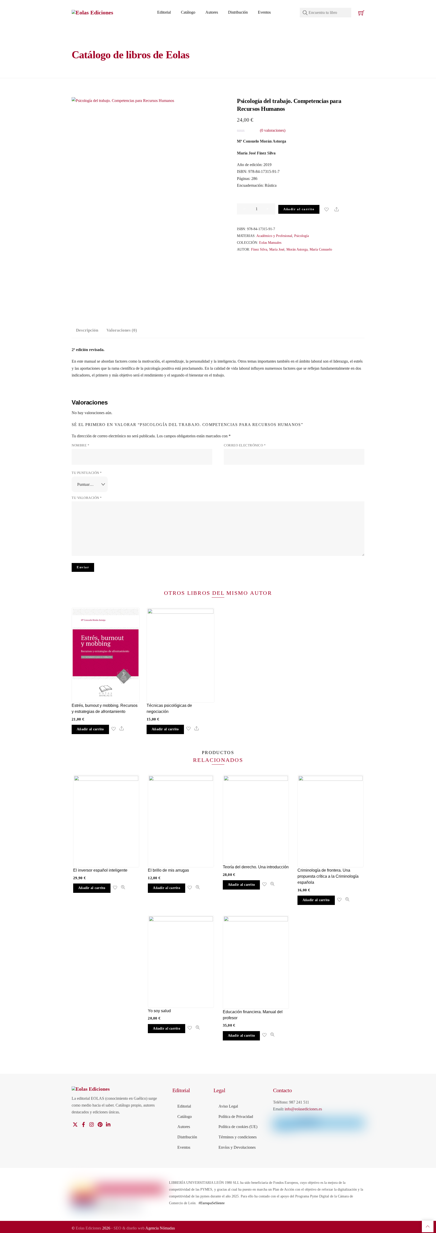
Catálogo (188, 12)
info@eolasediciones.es (303, 1109)
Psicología (301, 236)
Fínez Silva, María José (267, 249)
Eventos (264, 12)
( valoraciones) (272, 130)
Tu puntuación (87, 473)
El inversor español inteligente (100, 870)
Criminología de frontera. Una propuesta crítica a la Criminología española (328, 876)
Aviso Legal (228, 1106)
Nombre (80, 445)
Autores (211, 12)
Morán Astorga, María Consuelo (309, 249)
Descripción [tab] (87, 330)
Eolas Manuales (270, 242)
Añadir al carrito (298, 209)
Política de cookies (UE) (238, 1126)
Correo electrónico (245, 445)
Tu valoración (87, 498)
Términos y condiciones (238, 1137)
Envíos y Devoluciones (237, 1147)
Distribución (238, 12)
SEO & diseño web (129, 1228)
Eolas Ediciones (88, 1228)
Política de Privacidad (236, 1116)
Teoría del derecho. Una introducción (256, 867)
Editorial (164, 12)
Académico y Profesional (274, 236)
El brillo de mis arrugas (168, 870)
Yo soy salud (159, 1011)
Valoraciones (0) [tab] (121, 330)
